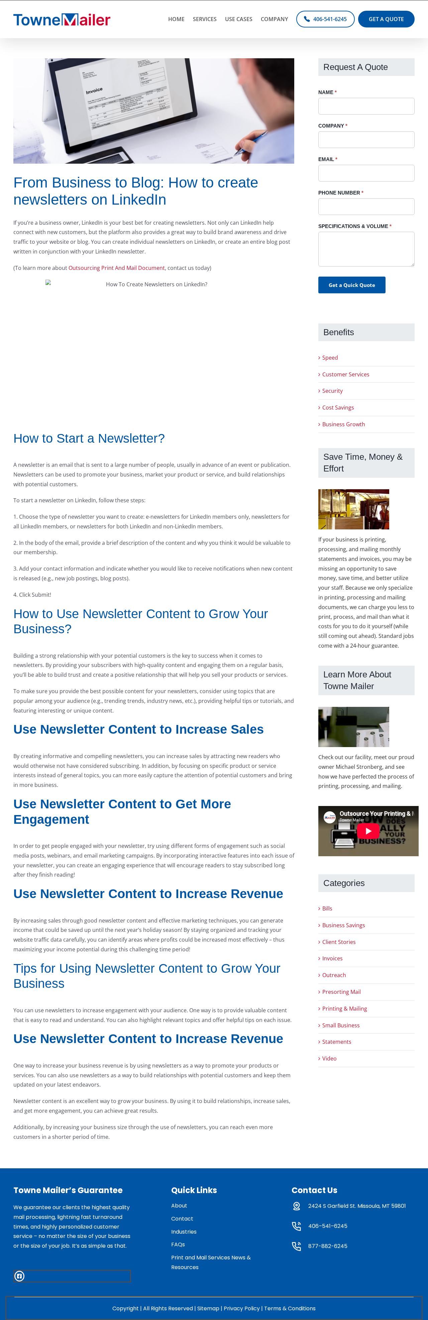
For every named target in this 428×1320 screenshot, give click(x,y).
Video (329, 1058)
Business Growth (343, 424)
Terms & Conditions (290, 1308)
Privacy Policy (242, 1308)
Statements (336, 1041)
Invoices (332, 958)
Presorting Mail (341, 992)
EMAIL (327, 159)
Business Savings (343, 925)
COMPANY (332, 126)
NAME (327, 92)
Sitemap (208, 1308)
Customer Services (345, 374)
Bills (327, 908)
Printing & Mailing (344, 1008)
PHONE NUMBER (340, 193)
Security (332, 390)
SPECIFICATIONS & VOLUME (355, 226)
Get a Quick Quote (352, 285)
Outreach (334, 975)
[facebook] (19, 1276)
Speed (330, 357)
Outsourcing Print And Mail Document (117, 268)
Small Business (341, 1025)
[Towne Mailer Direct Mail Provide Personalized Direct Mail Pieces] (153, 111)
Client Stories (339, 942)
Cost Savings (338, 407)
